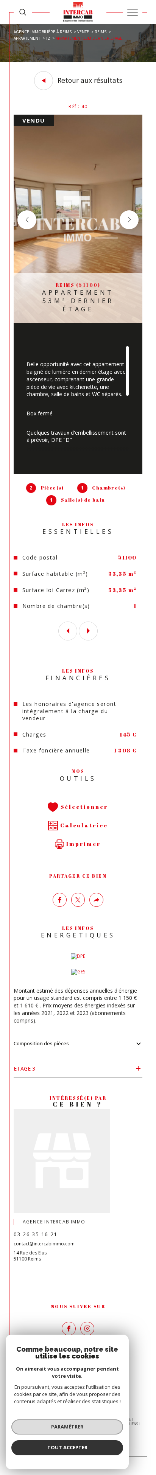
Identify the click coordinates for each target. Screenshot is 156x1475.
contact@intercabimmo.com (44, 1243)
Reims (100, 31)
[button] (129, 219)
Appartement (27, 38)
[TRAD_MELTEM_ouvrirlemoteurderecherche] (22, 12)
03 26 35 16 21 (36, 1234)
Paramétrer (67, 1426)
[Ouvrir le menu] (132, 12)
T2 (48, 38)
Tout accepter (67, 1447)
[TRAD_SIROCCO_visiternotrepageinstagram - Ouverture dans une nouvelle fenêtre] (87, 1329)
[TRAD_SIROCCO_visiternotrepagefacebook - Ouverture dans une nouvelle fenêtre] (69, 1329)
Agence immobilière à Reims (43, 31)
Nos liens (130, 1423)
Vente (83, 31)
